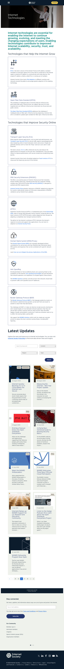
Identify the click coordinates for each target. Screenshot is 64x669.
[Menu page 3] (33, 645)
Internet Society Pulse (16, 189)
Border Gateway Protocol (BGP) (22, 300)
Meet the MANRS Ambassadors (18, 471)
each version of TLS (45, 158)
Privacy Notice (26, 663)
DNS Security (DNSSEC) (36, 183)
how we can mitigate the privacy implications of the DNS (30, 252)
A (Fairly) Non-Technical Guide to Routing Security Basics (44, 431)
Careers (27, 665)
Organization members (12, 637)
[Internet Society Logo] (13, 655)
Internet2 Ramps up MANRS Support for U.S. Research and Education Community (19, 515)
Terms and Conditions (29, 611)
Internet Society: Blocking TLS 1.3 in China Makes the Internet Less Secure (18, 387)
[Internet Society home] (32, 3)
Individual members (12, 629)
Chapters (9, 632)
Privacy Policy (42, 611)
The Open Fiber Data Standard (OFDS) (21, 111)
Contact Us (19, 665)
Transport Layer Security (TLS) (19, 141)
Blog (52, 367)
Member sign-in (10, 627)
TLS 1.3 (23, 150)
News (19, 367)
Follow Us (34, 665)
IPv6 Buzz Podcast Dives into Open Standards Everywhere (18, 431)
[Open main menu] (9, 2)
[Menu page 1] (30, 645)
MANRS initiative (17, 279)
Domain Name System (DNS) (21, 244)
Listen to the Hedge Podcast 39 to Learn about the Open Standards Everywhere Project (44, 515)
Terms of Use (36, 663)
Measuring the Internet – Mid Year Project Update (44, 386)
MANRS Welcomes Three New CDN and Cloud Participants (44, 472)
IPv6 (11, 71)
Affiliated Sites (43, 665)
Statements (25, 367)
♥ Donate (54, 3)
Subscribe (15, 616)
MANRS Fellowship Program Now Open (19, 556)
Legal (43, 663)
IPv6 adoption (30, 79)
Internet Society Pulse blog (16, 338)
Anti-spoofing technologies (34, 274)
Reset (49, 360)
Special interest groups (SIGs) (14, 634)
